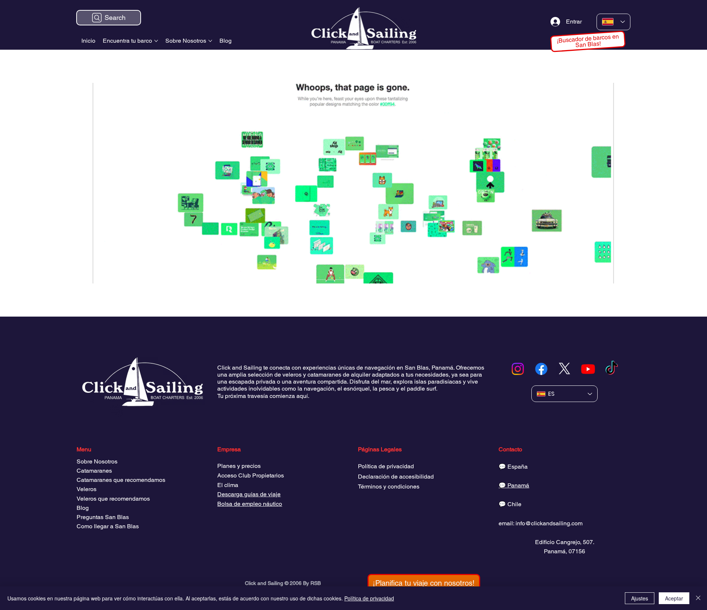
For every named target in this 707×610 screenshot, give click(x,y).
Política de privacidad (386, 466)
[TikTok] (612, 369)
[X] (564, 369)
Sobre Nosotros (97, 461)
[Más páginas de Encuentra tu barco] (156, 41)
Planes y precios (239, 465)
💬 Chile (510, 504)
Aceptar (674, 598)
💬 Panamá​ (514, 485)
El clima (227, 485)
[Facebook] (541, 369)
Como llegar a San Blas (108, 526)
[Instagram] (518, 369)
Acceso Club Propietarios (250, 475)
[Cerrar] (698, 598)
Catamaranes (94, 470)
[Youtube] (588, 369)
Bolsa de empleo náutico (249, 503)
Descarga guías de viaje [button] (249, 494)
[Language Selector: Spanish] (614, 22)
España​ (517, 466)
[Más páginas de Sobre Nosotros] (210, 41)
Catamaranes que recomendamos (121, 479)
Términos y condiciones (388, 486)
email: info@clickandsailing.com (541, 523)
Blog (83, 507)
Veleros (86, 489)
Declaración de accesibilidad (396, 476)
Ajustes (639, 598)
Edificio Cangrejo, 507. (564, 542)
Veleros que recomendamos (113, 498)
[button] (423, 583)
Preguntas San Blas (103, 517)
